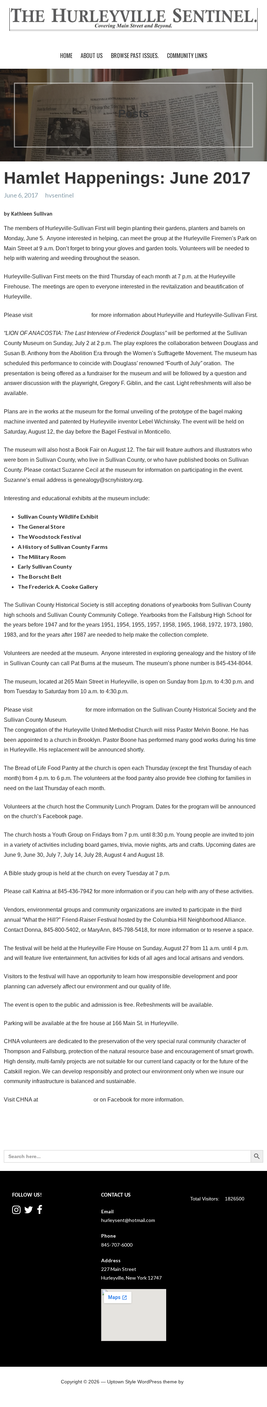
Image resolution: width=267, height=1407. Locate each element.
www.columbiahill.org (65, 1100)
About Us (92, 55)
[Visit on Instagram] (16, 1211)
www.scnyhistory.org (59, 710)
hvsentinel (59, 195)
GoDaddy (195, 1381)
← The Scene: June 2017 (35, 1126)
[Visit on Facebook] (39, 1211)
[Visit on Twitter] (28, 1211)
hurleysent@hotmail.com (128, 1220)
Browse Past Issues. (135, 55)
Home (66, 55)
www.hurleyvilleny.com (62, 315)
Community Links (187, 55)
